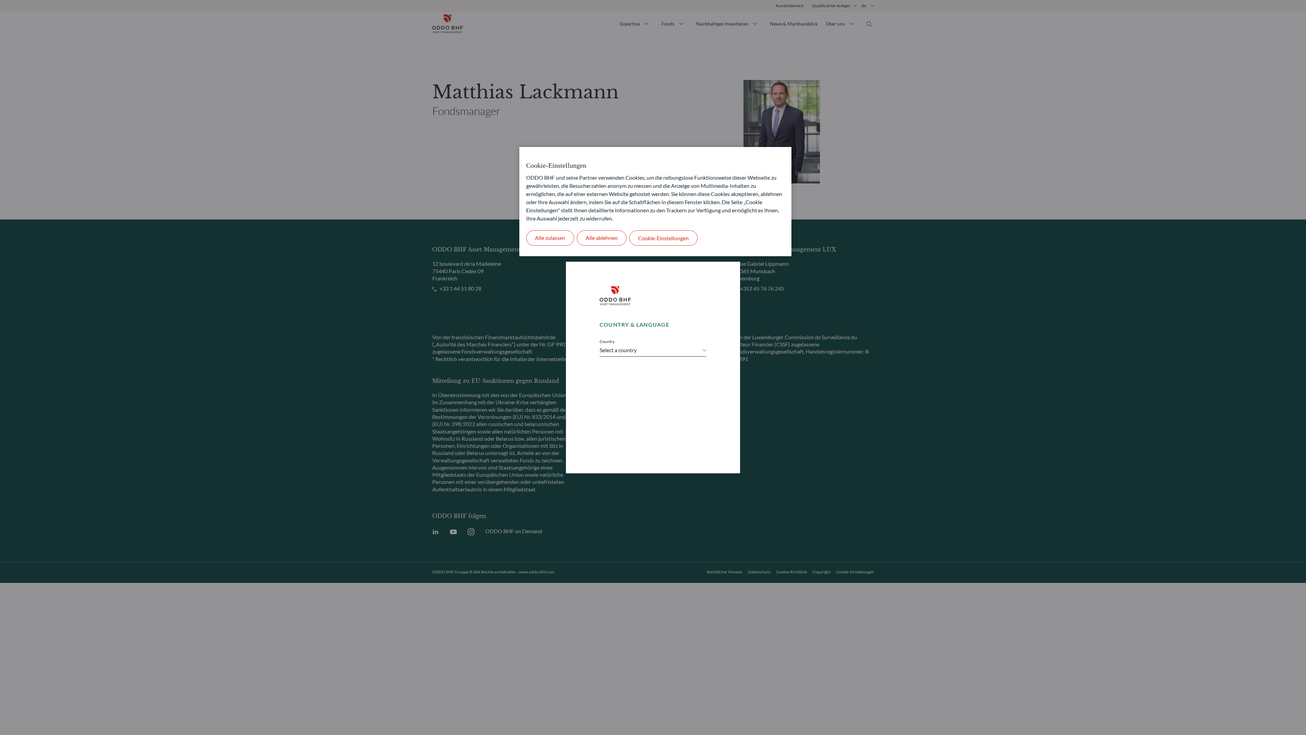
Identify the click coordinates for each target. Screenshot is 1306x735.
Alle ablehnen (602, 237)
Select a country (618, 350)
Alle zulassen (550, 237)
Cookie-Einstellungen (663, 238)
